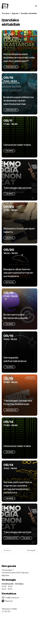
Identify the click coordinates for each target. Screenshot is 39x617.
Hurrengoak (31, 550)
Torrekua (5, 13)
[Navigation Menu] (36, 6)
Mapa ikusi (5, 575)
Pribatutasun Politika (9, 609)
